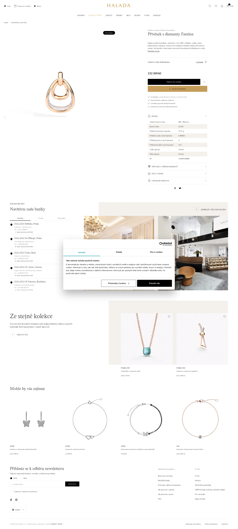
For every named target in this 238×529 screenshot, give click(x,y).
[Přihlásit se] (221, 5)
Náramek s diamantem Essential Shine (190, 449)
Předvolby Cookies (117, 283)
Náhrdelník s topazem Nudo (130, 371)
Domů (6, 22)
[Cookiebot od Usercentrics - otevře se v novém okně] (161, 244)
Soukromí (225, 524)
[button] (154, 51)
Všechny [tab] (20, 218)
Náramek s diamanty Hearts (75, 449)
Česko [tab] (40, 218)
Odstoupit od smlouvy (193, 524)
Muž (25, 478)
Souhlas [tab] (81, 252)
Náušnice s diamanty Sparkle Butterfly (23, 449)
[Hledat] (210, 5)
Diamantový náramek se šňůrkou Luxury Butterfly (138, 449)
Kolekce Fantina (154, 30)
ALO (178, 446)
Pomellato (109, 33)
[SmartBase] (57, 524)
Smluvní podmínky (211, 524)
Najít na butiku (179, 89)
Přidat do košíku (174, 82)
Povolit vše (154, 283)
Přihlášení (72, 484)
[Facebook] (11, 500)
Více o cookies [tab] (156, 252)
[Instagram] (16, 500)
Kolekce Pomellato (167, 30)
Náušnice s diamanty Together (187, 371)
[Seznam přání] (215, 6)
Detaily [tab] (119, 252)
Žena (15, 478)
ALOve (12, 446)
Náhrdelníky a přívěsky (19, 22)
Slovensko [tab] (61, 218)
